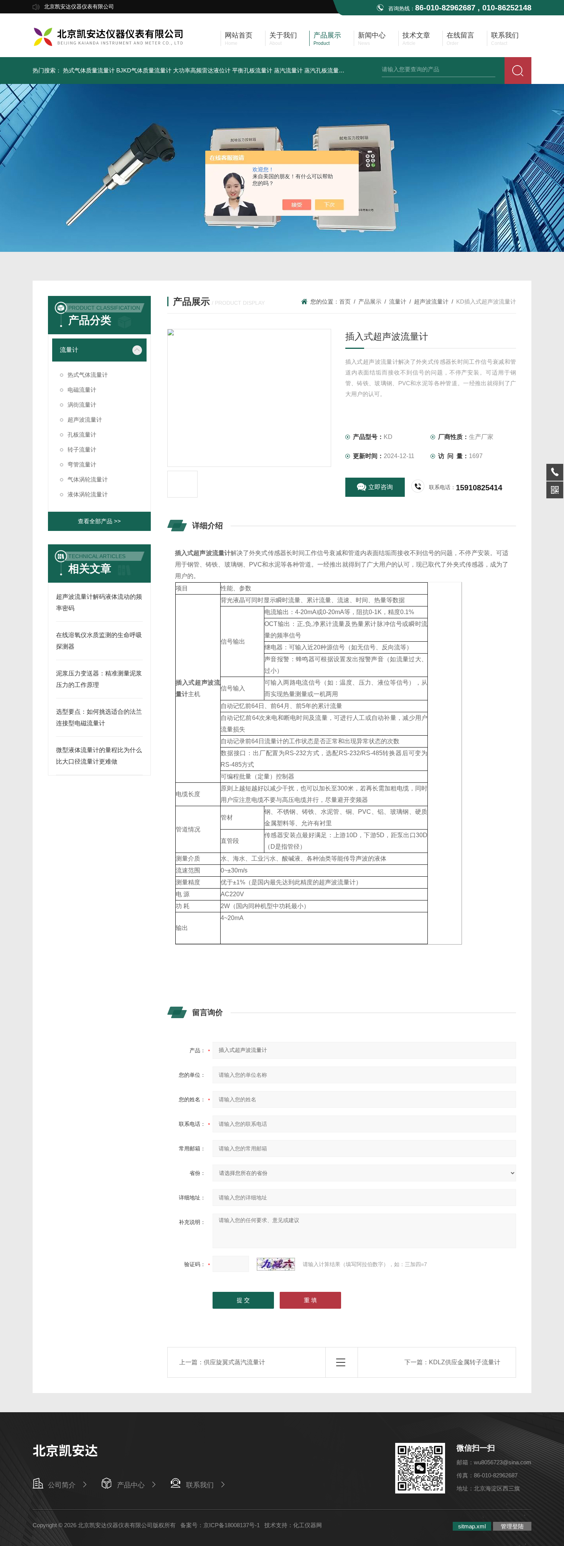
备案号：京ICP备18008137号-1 (220, 1525)
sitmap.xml (472, 1526)
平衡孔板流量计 (252, 70)
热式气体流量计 (88, 374)
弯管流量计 (82, 464)
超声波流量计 (85, 419)
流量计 (69, 350)
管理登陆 (512, 1526)
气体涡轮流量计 (88, 479)
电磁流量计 (82, 389)
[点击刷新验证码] (276, 1264)
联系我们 (200, 1485)
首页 (345, 301)
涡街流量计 (82, 404)
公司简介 (62, 1485)
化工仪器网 (307, 1525)
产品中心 (131, 1485)
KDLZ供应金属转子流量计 (464, 1362)
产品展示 (369, 301)
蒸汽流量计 (288, 70)
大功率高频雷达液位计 (202, 70)
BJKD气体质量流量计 (144, 70)
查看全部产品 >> (99, 521)
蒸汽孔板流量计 (324, 70)
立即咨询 (380, 487)
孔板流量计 (82, 434)
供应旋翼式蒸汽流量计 (234, 1362)
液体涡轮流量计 (88, 494)
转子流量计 (82, 449)
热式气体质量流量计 (89, 70)
